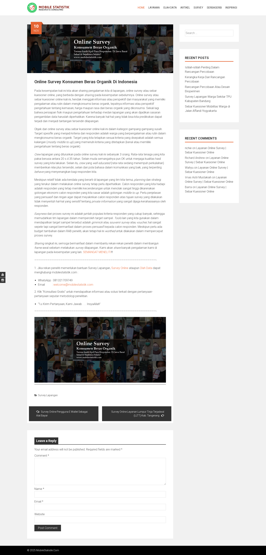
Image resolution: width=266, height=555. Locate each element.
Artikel (185, 7)
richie (188, 148)
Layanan (154, 7)
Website (39, 514)
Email (38, 501)
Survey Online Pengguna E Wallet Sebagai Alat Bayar (62, 413)
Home (141, 7)
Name (39, 489)
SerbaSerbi (214, 7)
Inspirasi (231, 7)
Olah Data (170, 7)
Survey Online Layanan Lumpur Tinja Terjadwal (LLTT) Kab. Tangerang (137, 413)
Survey (198, 7)
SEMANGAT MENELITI (97, 252)
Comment (41, 455)
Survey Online (119, 268)
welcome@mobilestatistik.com (73, 284)
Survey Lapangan (48, 395)
